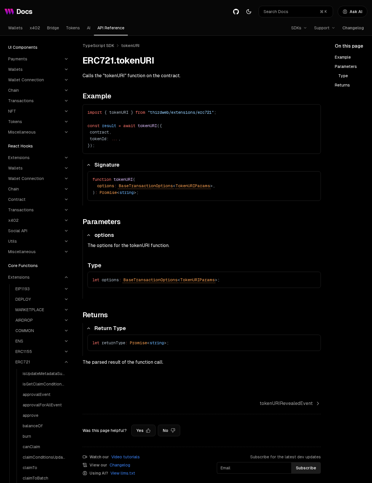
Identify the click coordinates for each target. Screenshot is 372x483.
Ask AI (356, 11)
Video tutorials (125, 457)
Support (322, 28)
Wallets (15, 28)
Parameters (346, 66)
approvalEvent (37, 394)
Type (343, 75)
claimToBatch (35, 478)
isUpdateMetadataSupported (46, 373)
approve (30, 415)
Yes (140, 430)
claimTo (30, 467)
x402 (35, 28)
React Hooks (20, 146)
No (165, 430)
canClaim (31, 446)
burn (27, 436)
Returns (342, 85)
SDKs (296, 28)
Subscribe (306, 468)
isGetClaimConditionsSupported (46, 384)
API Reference (110, 28)
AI (88, 28)
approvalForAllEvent (42, 405)
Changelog (353, 28)
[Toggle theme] (249, 11)
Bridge (53, 28)
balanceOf (33, 425)
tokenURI (130, 45)
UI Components (22, 47)
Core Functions (23, 265)
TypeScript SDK (98, 45)
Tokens (73, 28)
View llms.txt (122, 473)
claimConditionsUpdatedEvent (46, 457)
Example (343, 57)
